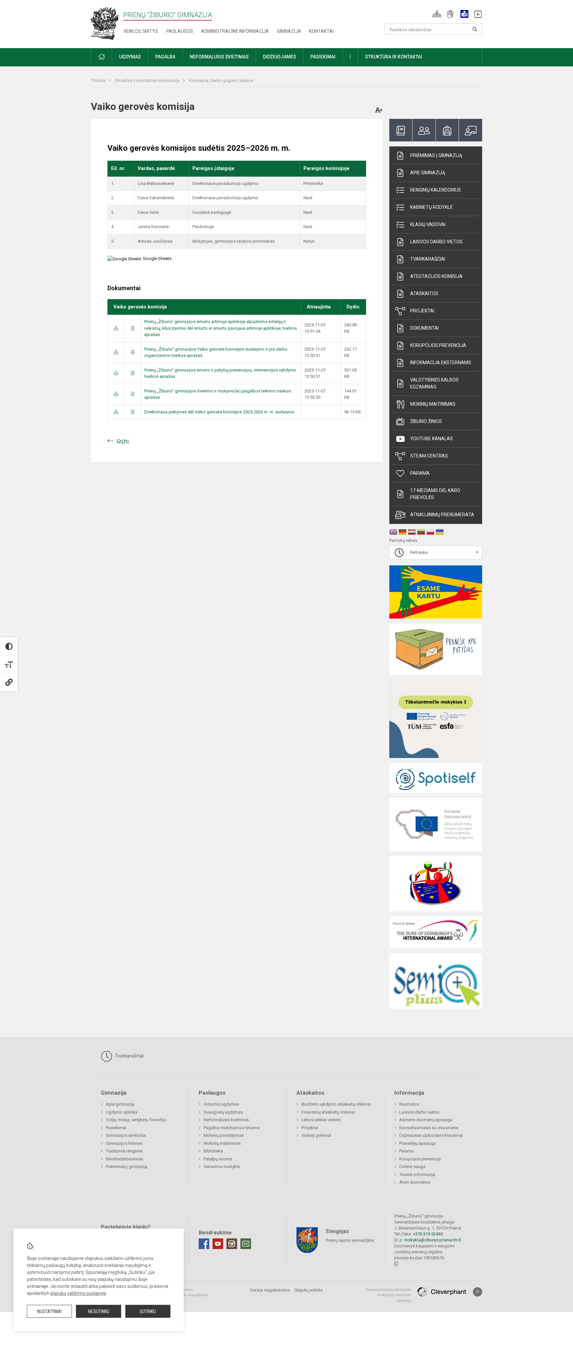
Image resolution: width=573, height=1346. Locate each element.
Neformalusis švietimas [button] (219, 56)
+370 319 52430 (428, 1233)
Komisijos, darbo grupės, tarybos (221, 80)
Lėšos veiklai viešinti (321, 1119)
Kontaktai (321, 31)
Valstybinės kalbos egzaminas (434, 383)
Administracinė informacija (235, 31)
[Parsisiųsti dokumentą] (116, 328)
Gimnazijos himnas (124, 1143)
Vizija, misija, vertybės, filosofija (136, 1119)
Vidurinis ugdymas (221, 1104)
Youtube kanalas (431, 438)
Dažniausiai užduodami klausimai (431, 1135)
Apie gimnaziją (427, 172)
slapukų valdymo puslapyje (78, 1293)
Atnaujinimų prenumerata (442, 514)
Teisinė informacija (417, 1174)
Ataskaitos (424, 293)
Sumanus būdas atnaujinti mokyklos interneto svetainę (388, 1295)
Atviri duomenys (414, 1182)
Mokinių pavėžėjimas (224, 1135)
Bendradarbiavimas (124, 1158)
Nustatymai (49, 1311)
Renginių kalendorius (435, 190)
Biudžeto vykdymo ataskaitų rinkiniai (336, 1104)
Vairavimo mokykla (222, 1166)
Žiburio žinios (426, 421)
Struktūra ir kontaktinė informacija (147, 80)
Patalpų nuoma (218, 1158)
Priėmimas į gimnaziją (436, 155)
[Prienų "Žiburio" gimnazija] (107, 23)
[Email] (245, 1243)
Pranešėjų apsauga (417, 1143)
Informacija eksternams (440, 362)
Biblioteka (213, 1150)
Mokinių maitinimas (433, 404)
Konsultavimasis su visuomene (428, 1127)
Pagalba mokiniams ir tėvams (232, 1127)
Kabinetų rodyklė (431, 207)
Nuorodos (409, 1104)
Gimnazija (289, 31)
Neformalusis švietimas (226, 1119)
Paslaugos (179, 31)
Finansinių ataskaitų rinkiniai (328, 1112)
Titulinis (98, 80)
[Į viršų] (477, 1292)
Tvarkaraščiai (427, 259)
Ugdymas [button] (130, 56)
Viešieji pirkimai (316, 1135)
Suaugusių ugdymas (223, 1112)
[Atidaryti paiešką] (475, 29)
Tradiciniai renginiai (124, 1150)
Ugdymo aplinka (121, 1112)
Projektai (422, 310)
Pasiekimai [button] (323, 56)
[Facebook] (204, 1243)
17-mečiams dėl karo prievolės (435, 494)
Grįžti (123, 441)
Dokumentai (424, 328)
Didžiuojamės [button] (279, 56)
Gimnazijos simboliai (126, 1135)
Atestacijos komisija (436, 276)
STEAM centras (429, 456)
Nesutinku (98, 1311)
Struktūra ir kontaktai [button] (393, 56)
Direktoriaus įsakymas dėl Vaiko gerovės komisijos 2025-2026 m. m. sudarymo (219, 411)
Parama (420, 473)
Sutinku (148, 1311)
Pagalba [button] (165, 56)
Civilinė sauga (412, 1166)
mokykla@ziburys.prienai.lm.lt (432, 1239)
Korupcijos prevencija (438, 345)
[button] (436, 14)
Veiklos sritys (140, 31)
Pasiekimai (116, 1127)
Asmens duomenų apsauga (425, 1119)
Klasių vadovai (428, 224)
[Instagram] (231, 1243)
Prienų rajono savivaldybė (350, 1239)
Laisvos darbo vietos (436, 241)
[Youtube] (218, 1243)
